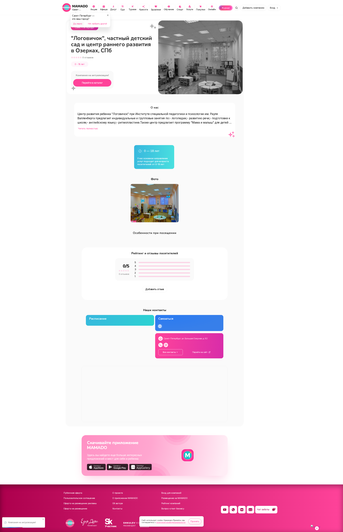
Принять (194, 521)
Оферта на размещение (75, 508)
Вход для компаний (171, 493)
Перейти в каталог (92, 82)
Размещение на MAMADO (174, 498)
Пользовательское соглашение (79, 498)
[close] (43, 519)
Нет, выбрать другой (97, 23)
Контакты (117, 508)
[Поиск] (236, 7)
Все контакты (169, 352)
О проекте (117, 493)
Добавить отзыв (154, 289)
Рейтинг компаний (170, 503)
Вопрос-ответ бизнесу (172, 508)
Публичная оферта (73, 493)
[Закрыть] (108, 15)
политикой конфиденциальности (170, 522)
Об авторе (117, 503)
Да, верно (77, 23)
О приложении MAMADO (125, 498)
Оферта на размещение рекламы (80, 503)
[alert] (23, 522)
